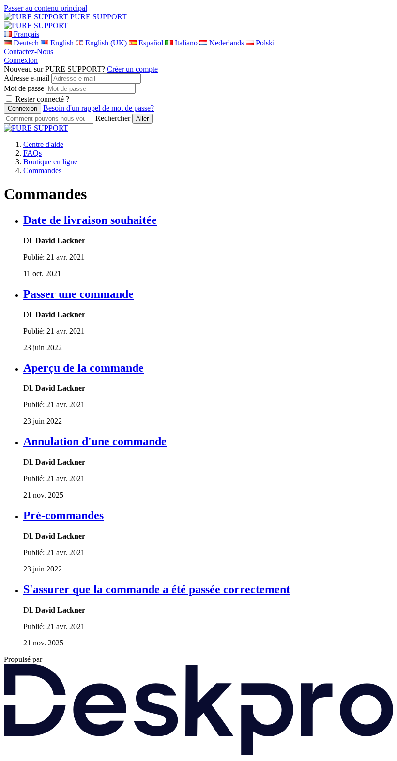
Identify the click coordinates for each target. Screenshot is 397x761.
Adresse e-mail (26, 78)
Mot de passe (24, 88)
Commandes (42, 170)
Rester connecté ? (42, 99)
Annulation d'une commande (95, 441)
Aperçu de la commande (83, 368)
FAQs (32, 153)
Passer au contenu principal (45, 8)
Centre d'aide (43, 144)
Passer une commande (78, 294)
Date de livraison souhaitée (90, 220)
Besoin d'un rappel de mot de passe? (98, 108)
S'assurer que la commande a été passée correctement (156, 589)
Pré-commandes (63, 515)
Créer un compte (132, 69)
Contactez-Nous (28, 51)
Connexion (21, 60)
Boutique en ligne (50, 162)
